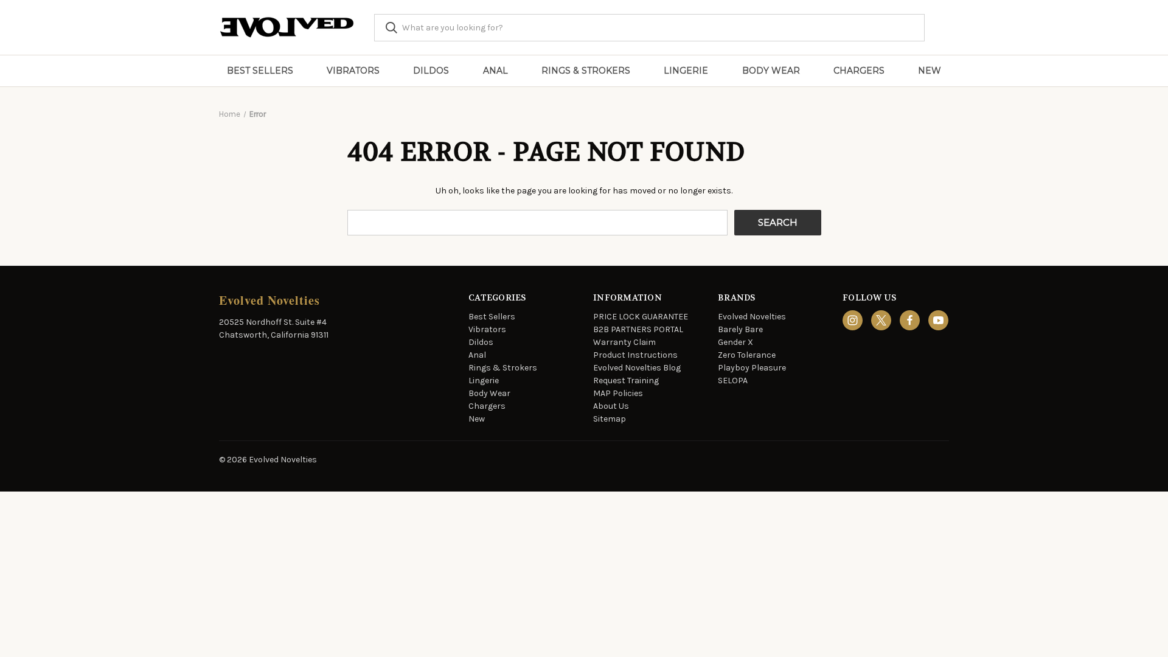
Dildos (431, 70)
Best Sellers (260, 70)
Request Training (626, 380)
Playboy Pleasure (752, 368)
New (929, 70)
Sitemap (609, 419)
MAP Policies (618, 393)
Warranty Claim (624, 342)
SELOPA (733, 380)
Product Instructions (635, 355)
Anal (495, 70)
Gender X (735, 342)
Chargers (859, 70)
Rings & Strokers (585, 70)
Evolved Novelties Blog (637, 368)
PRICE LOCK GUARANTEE (640, 316)
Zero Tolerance (747, 355)
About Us (611, 406)
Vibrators (353, 70)
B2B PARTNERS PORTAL (638, 329)
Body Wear (771, 70)
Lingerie (686, 70)
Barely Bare (740, 329)
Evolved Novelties (752, 316)
